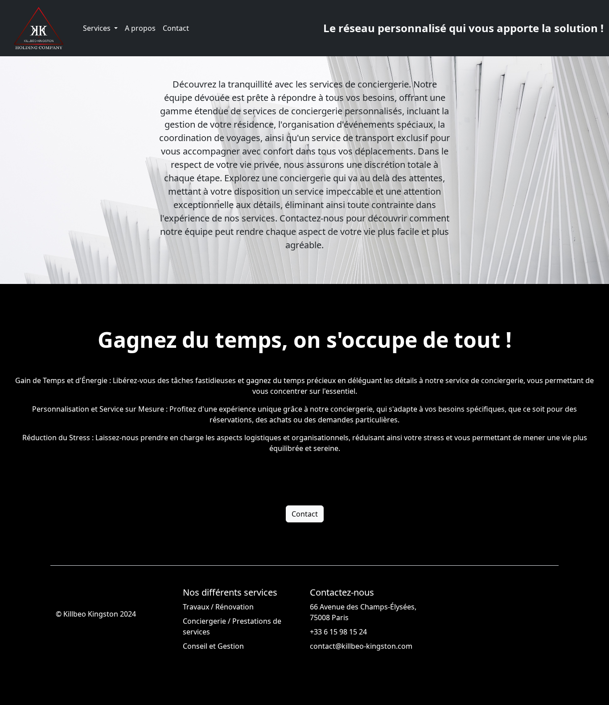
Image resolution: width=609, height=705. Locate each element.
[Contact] (305, 491)
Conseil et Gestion (213, 646)
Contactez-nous (342, 592)
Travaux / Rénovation (218, 607)
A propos (140, 28)
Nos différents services (230, 592)
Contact (176, 28)
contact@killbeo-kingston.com (361, 646)
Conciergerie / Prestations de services (232, 626)
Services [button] (97, 28)
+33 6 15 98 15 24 (338, 632)
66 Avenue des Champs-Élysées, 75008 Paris (363, 612)
